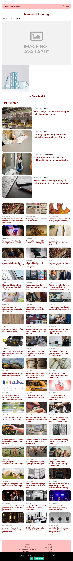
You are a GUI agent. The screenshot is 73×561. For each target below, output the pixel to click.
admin (18, 18)
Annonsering (49, 547)
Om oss (49, 549)
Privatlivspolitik (39, 558)
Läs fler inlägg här (36, 96)
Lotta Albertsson (48, 154)
